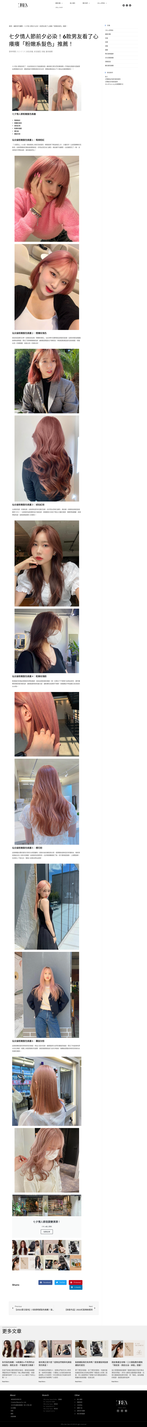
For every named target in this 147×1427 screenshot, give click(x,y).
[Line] (130, 5)
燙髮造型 (108, 61)
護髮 (106, 50)
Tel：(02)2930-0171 (49, 1406)
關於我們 (85, 3)
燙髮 (106, 46)
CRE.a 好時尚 (101, 3)
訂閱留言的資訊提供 (111, 82)
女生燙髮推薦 (109, 58)
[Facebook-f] (118, 1410)
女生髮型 (37, 51)
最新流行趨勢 (18, 26)
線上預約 (72, 3)
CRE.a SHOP (59, 7)
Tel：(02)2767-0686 (49, 1402)
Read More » (5, 1381)
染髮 (43, 51)
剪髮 (106, 38)
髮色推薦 (49, 51)
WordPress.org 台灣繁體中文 (114, 84)
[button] (45, 1282)
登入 (106, 77)
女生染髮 (29, 51)
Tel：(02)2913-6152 (49, 1411)
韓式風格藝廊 (109, 54)
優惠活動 (58, 3)
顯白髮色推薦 (109, 65)
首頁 (10, 26)
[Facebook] (124, 5)
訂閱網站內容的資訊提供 (113, 79)
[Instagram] (127, 5)
